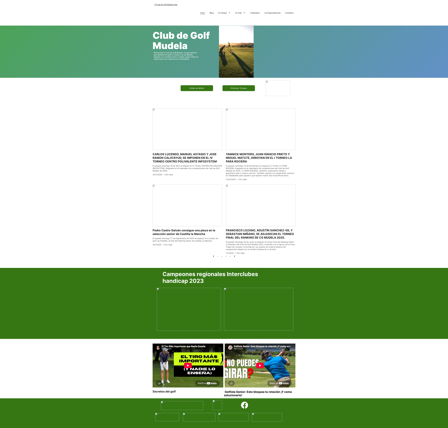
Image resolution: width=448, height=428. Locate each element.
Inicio (202, 13)
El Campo (222, 13)
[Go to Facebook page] (244, 405)
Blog (212, 13)
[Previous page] (213, 256)
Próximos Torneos (239, 88)
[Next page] (234, 256)
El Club (238, 13)
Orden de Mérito (197, 88)
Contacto (289, 13)
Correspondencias (272, 13)
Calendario (255, 13)
